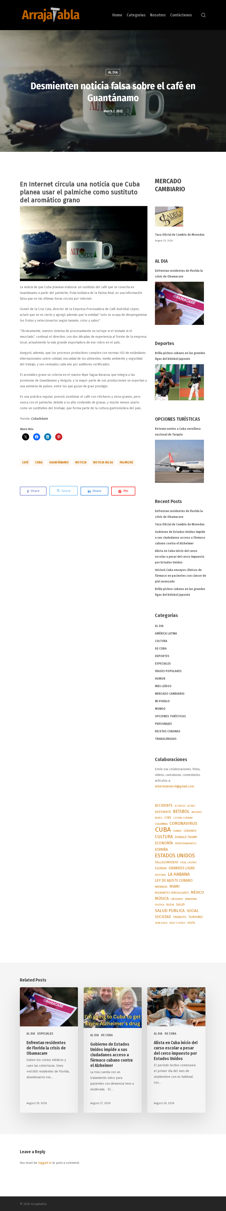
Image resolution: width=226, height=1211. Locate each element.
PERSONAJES (163, 724)
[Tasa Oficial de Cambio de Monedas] (180, 219)
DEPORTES (162, 656)
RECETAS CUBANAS (167, 731)
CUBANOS (190, 831)
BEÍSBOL (181, 811)
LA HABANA (179, 874)
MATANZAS (161, 886)
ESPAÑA (161, 849)
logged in (44, 1163)
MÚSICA (162, 898)
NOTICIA (81, 462)
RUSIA (170, 904)
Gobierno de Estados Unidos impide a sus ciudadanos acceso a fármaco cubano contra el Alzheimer (180, 537)
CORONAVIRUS (183, 823)
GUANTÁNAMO (59, 462)
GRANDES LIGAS (182, 868)
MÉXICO (197, 892)
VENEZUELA (161, 923)
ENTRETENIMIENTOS (185, 843)
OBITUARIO (177, 899)
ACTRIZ (191, 805)
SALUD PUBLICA (170, 910)
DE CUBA (161, 648)
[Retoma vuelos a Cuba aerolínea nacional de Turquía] (179, 461)
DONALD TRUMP (186, 837)
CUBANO (177, 830)
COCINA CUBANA (183, 817)
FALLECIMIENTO (166, 862)
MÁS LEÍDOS (163, 686)
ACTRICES (180, 805)
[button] (83, 243)
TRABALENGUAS (166, 739)
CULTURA (161, 641)
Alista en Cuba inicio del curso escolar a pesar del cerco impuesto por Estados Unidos (179, 556)
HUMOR (160, 679)
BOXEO (158, 817)
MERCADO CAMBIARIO (170, 694)
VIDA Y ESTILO (177, 922)
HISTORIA (160, 874)
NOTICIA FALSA (103, 462)
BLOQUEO (197, 812)
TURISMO (195, 917)
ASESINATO (163, 812)
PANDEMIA (191, 899)
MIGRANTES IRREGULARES (172, 892)
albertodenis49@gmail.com (174, 786)
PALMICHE (126, 462)
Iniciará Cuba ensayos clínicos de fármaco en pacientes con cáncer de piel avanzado (180, 575)
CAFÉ (25, 462)
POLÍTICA (159, 904)
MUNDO (160, 709)
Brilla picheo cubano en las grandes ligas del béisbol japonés (180, 356)
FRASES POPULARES (168, 671)
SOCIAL (193, 910)
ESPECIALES (163, 663)
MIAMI (174, 886)
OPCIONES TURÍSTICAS (170, 716)
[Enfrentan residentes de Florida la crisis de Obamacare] (179, 303)
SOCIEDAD (163, 917)
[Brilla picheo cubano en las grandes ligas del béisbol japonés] (179, 382)
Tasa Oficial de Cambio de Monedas (180, 235)
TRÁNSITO (179, 917)
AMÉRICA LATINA (166, 633)
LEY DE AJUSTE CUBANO (173, 880)
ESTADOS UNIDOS (175, 855)
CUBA (39, 462)
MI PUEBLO (162, 701)
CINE (167, 818)
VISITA (191, 922)
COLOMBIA (161, 823)
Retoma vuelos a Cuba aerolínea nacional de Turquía (178, 431)
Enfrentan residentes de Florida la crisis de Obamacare (179, 273)
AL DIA (113, 72)
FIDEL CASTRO (188, 862)
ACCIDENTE (164, 805)
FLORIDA (161, 868)
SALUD (180, 904)
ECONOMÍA (164, 843)
